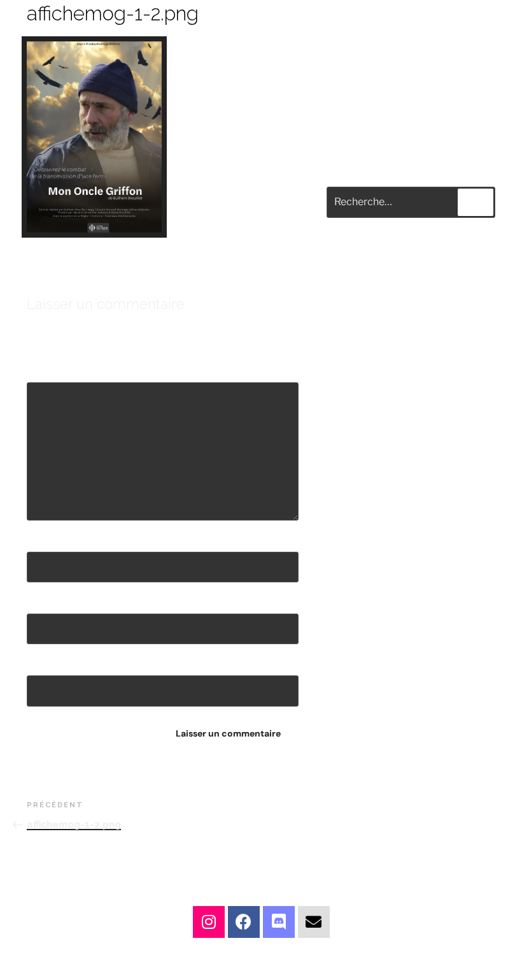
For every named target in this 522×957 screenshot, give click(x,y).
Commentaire (61, 371)
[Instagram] (209, 922)
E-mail (44, 602)
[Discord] (279, 922)
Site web (47, 664)
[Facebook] (244, 922)
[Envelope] (314, 922)
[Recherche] (475, 202)
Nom (40, 540)
